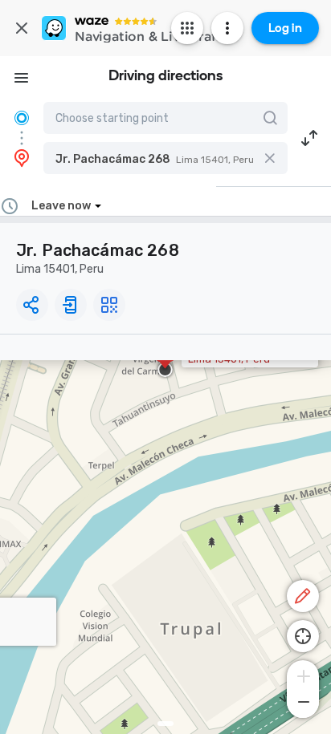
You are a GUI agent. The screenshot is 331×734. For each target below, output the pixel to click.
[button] (165, 158)
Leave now (61, 206)
